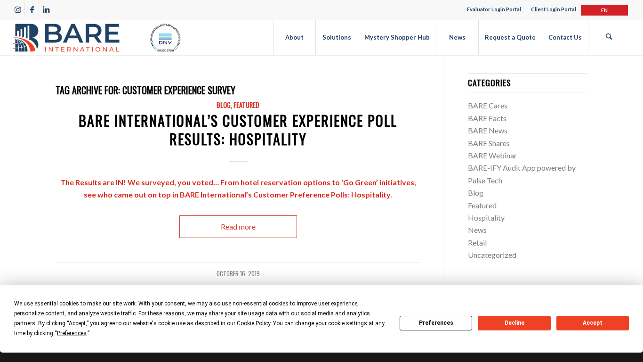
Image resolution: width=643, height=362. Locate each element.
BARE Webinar (492, 155)
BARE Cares (487, 105)
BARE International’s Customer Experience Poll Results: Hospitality (238, 129)
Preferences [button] (72, 333)
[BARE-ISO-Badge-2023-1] (96, 37)
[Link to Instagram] (17, 9)
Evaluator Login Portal (494, 9)
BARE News (487, 130)
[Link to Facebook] (32, 9)
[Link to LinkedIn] (46, 9)
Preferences (436, 323)
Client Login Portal (553, 9)
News (477, 229)
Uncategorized (492, 254)
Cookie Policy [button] (253, 323)
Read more (238, 226)
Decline (514, 323)
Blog (224, 105)
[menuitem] (494, 9)
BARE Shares (489, 143)
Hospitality (486, 217)
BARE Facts (487, 118)
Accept (593, 323)
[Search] (609, 37)
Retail (477, 242)
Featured (246, 105)
